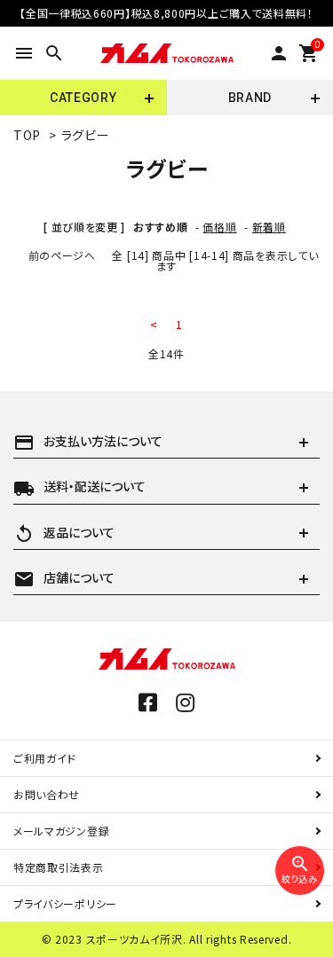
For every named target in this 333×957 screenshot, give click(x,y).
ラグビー (85, 135)
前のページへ (62, 255)
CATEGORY (83, 97)
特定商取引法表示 (58, 867)
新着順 (269, 226)
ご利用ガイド (44, 757)
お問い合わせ (46, 794)
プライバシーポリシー (65, 903)
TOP (27, 135)
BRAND (250, 97)
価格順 (219, 226)
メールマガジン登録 (61, 830)
